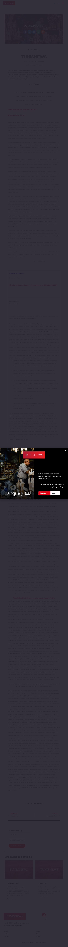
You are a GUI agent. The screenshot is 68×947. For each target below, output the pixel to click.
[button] (65, 450)
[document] (34, 473)
